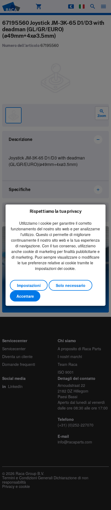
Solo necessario (70, 285)
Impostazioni (29, 285)
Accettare (25, 296)
